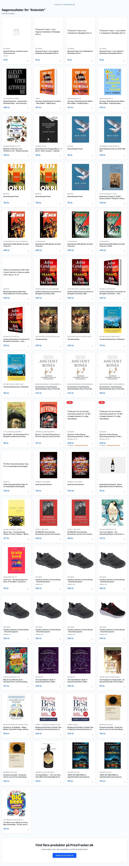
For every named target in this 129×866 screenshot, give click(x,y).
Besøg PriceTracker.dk (64, 855)
